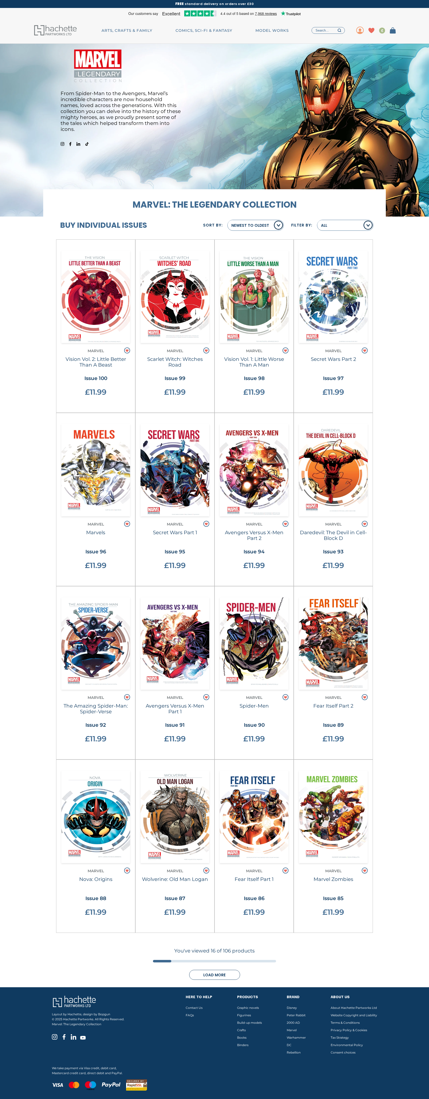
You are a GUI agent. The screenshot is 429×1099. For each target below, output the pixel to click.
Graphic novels (248, 1008)
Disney (292, 1008)
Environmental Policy (347, 1045)
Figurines (244, 1015)
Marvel (292, 1030)
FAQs (190, 1015)
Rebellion (294, 1052)
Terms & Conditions (345, 1022)
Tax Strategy (340, 1037)
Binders (243, 1045)
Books (242, 1037)
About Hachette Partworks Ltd (354, 1008)
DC (289, 1045)
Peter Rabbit (296, 1015)
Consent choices (343, 1052)
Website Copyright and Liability (354, 1015)
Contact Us (194, 1008)
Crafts (241, 1030)
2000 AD (293, 1022)
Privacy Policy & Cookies (349, 1030)
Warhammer (296, 1037)
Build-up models (249, 1022)
